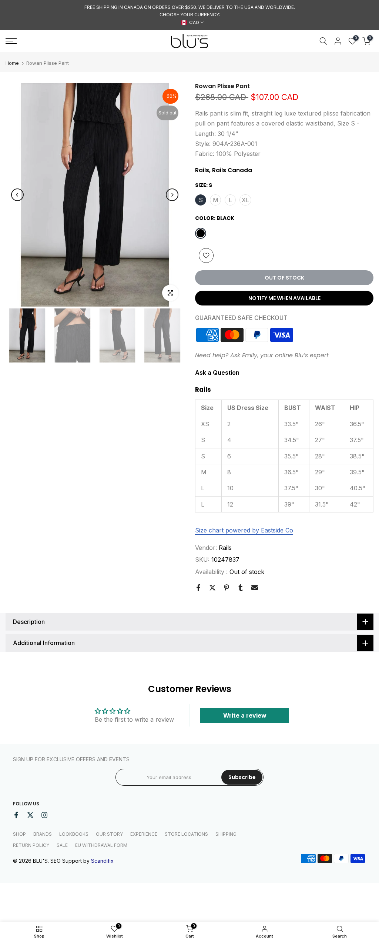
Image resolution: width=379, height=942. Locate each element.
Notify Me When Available (284, 298)
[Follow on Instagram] (44, 815)
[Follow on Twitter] (30, 815)
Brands (42, 834)
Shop (19, 834)
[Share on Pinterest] (226, 587)
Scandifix (102, 861)
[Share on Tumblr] (240, 587)
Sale (62, 845)
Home (12, 63)
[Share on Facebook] (198, 587)
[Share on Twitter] (212, 587)
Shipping (226, 834)
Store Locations (186, 834)
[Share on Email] (254, 587)
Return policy (31, 845)
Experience (143, 834)
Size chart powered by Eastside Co (244, 530)
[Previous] (17, 194)
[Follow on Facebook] (16, 815)
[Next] (172, 194)
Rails (225, 547)
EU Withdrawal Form (101, 845)
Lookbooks (73, 834)
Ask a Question (217, 372)
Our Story (109, 834)
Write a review (244, 715)
